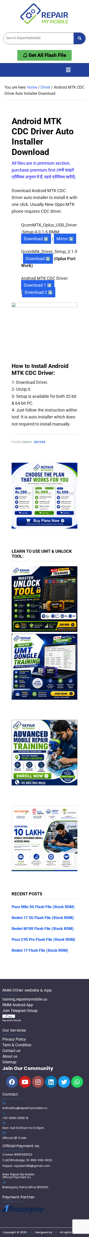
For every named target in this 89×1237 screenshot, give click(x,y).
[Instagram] (38, 1082)
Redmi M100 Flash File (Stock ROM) (43, 928)
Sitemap (9, 1062)
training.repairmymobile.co (24, 999)
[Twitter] (64, 1082)
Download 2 (36, 292)
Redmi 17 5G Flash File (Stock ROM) (43, 917)
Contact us (11, 1050)
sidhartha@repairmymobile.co (24, 1108)
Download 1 (35, 285)
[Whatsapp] (77, 1082)
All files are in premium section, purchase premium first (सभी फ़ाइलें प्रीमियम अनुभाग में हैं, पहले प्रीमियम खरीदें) (43, 170)
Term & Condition (16, 1045)
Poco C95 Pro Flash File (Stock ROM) (43, 939)
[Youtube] (25, 1082)
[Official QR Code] (4, 1133)
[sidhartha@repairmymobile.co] (4, 1103)
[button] (68, 69)
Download (33, 238)
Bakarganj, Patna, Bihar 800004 (25, 1187)
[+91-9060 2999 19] (4, 1113)
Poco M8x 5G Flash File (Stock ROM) (43, 907)
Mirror (62, 238)
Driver (40, 442)
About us (9, 1056)
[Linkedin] (51, 1082)
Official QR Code (14, 1138)
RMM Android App (17, 1005)
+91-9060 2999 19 (15, 1118)
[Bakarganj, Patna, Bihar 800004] (4, 1182)
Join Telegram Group (19, 1010)
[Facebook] (12, 1082)
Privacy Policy (14, 1039)
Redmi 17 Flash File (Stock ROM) (40, 950)
